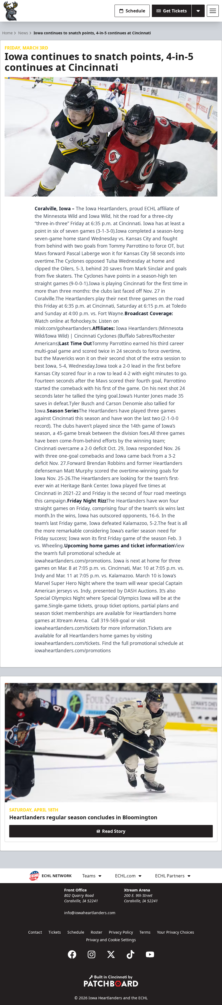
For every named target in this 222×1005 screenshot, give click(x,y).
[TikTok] (130, 954)
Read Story (113, 831)
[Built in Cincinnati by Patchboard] (111, 981)
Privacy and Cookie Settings (111, 939)
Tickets (54, 932)
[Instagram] (91, 954)
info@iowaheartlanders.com (89, 912)
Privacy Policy (121, 932)
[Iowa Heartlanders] (10, 11)
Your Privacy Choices (175, 932)
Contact (35, 932)
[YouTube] (150, 954)
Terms (145, 932)
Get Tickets (175, 11)
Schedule (135, 11)
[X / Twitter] (111, 954)
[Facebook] (72, 954)
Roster (96, 932)
